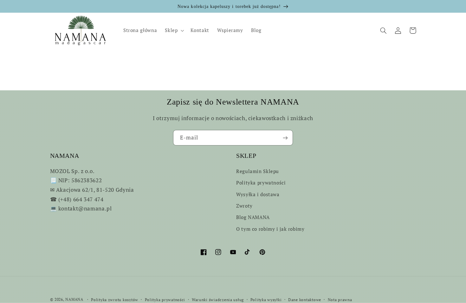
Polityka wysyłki (266, 299)
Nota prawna (340, 299)
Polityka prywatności (261, 183)
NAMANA (74, 299)
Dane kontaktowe (304, 299)
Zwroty (244, 206)
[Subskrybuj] (285, 137)
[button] (174, 30)
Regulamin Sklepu (257, 171)
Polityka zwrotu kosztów (114, 299)
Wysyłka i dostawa (258, 194)
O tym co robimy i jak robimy (270, 229)
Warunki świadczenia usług (218, 299)
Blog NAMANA (253, 217)
